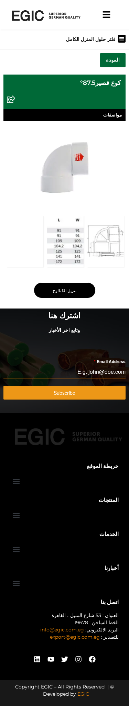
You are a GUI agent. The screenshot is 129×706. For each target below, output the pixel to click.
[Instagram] (78, 659)
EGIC (83, 694)
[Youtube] (51, 659)
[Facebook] (92, 659)
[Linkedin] (37, 659)
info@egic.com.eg (62, 630)
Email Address (110, 361)
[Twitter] (65, 659)
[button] (122, 39)
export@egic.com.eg (75, 637)
